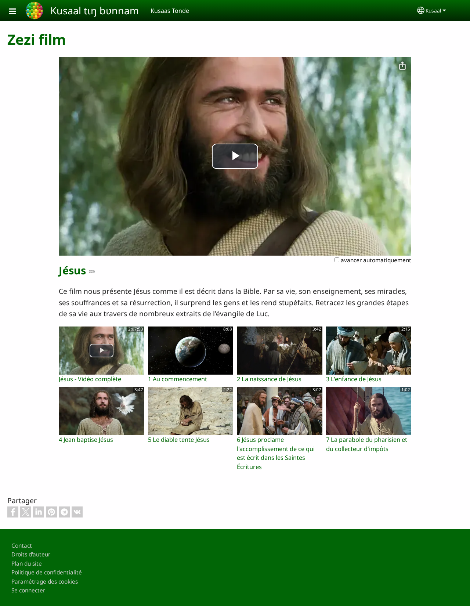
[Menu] (17, 12)
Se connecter (28, 590)
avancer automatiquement (375, 260)
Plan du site (26, 563)
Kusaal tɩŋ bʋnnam (94, 10)
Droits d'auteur (30, 554)
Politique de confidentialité (46, 572)
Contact (21, 545)
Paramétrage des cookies (44, 581)
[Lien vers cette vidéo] (91, 271)
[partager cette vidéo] (402, 66)
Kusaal (433, 10)
